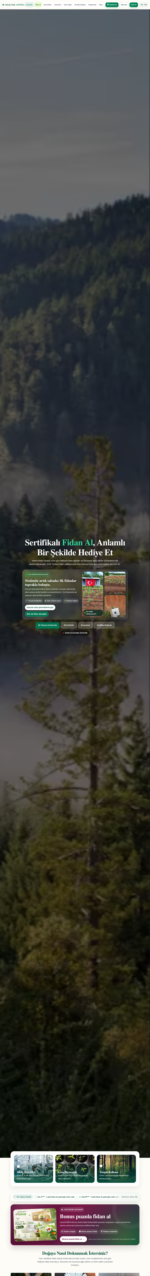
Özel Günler (47, 5)
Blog (100, 5)
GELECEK (15, 5)
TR (142, 5)
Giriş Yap (124, 5)
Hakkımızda (92, 5)
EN (145, 5)
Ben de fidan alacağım (37, 614)
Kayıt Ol (133, 5)
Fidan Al (38, 5)
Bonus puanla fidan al (73, 1239)
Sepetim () (113, 5)
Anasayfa (29, 5)
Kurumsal (57, 5)
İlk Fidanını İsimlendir (47, 625)
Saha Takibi (67, 5)
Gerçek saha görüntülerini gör (40, 607)
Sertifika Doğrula (80, 5)
